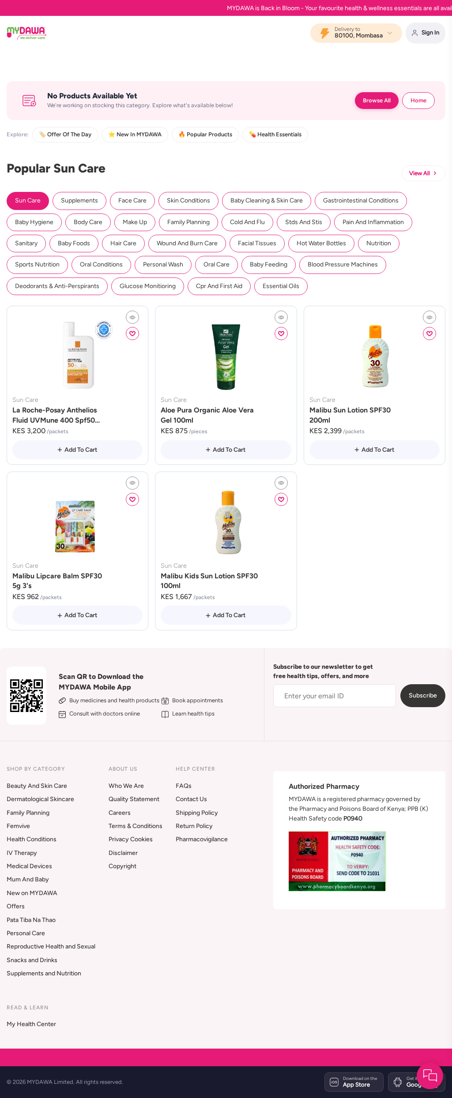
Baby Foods (74, 243)
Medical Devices (29, 866)
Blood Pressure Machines (343, 264)
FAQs (184, 786)
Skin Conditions (188, 200)
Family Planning (188, 222)
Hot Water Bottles (321, 243)
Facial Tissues (257, 243)
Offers (16, 906)
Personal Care (26, 933)
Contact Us (191, 799)
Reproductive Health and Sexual (51, 946)
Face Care (132, 200)
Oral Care (216, 264)
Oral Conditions (101, 264)
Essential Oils (281, 286)
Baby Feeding (268, 264)
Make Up (135, 222)
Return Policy (194, 826)
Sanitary (26, 243)
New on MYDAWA (32, 893)
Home (418, 100)
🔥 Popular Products (205, 134)
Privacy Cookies (131, 839)
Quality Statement (134, 799)
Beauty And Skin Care (37, 786)
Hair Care (123, 243)
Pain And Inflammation (373, 222)
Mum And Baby (28, 879)
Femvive (18, 826)
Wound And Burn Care (187, 243)
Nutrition (378, 243)
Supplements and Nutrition (44, 973)
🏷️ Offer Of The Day (65, 134)
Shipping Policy (197, 813)
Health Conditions (31, 839)
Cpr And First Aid (219, 286)
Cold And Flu (247, 222)
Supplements (79, 200)
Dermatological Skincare (40, 799)
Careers (120, 813)
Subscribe (423, 695)
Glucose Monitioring (148, 286)
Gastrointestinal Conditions (361, 200)
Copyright (122, 866)
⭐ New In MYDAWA (135, 134)
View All (419, 173)
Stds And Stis (303, 222)
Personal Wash (163, 264)
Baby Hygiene (34, 222)
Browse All (377, 100)
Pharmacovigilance (202, 839)
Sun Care (28, 200)
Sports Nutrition (37, 264)
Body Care (88, 222)
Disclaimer (123, 853)
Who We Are (126, 786)
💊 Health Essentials (275, 134)
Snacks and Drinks (32, 960)
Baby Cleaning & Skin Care (266, 200)
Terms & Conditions (135, 826)
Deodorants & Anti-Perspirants (57, 286)
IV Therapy (22, 853)
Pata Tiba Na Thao (31, 920)
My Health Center (31, 1024)
